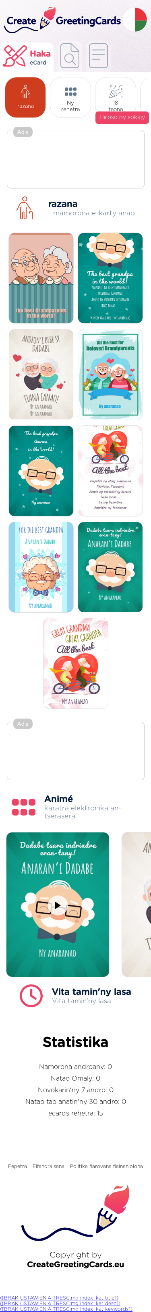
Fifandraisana (48, 1166)
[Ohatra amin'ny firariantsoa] (70, 56)
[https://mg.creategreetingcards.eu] (61, 20)
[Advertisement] (75, 160)
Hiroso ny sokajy (122, 117)
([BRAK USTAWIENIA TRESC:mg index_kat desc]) (60, 1303)
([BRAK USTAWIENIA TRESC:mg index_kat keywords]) (66, 1309)
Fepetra (17, 1166)
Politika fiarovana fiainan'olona (106, 1166)
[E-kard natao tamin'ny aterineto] (98, 56)
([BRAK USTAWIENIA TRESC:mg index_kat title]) (59, 1298)
